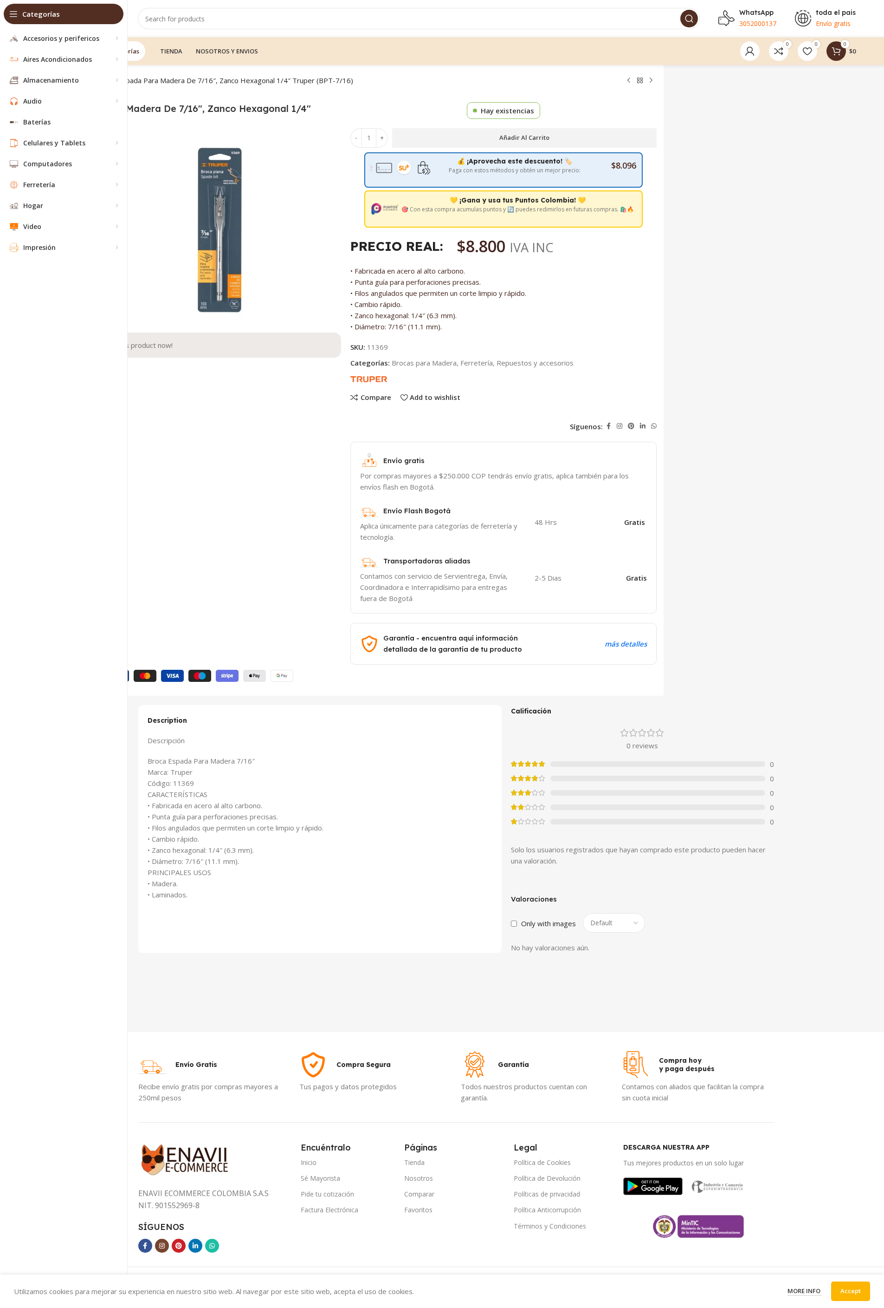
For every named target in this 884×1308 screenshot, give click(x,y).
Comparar (419, 1194)
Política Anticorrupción (547, 1209)
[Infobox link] (177, 1065)
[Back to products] (639, 80)
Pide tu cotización (327, 1194)
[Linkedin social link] (642, 426)
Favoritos (418, 1209)
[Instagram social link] (619, 426)
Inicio (308, 1162)
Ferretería (476, 362)
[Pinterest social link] (631, 426)
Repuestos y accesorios (535, 362)
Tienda (414, 1162)
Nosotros (418, 1178)
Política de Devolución (547, 1178)
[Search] (689, 18)
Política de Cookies (542, 1162)
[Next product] (651, 80)
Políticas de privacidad (547, 1194)
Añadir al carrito (524, 137)
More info (804, 1291)
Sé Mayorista (320, 1178)
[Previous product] (628, 80)
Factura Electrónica (329, 1209)
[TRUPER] (368, 378)
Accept (850, 1291)
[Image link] (653, 1185)
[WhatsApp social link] (653, 426)
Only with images (548, 923)
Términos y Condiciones (550, 1226)
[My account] (750, 51)
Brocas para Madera (424, 362)
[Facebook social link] (608, 426)
